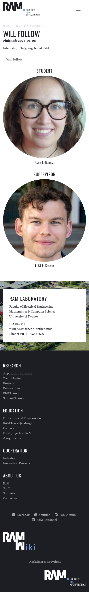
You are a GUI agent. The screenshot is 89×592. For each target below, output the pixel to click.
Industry (9, 458)
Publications (11, 388)
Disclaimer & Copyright (45, 561)
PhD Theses (11, 393)
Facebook (22, 514)
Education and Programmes (22, 418)
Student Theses (13, 397)
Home (6, 26)
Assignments (12, 437)
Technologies (12, 378)
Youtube (43, 514)
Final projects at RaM (17, 432)
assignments (37, 26)
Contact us (10, 498)
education (20, 26)
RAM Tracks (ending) (17, 422)
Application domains (17, 373)
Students (9, 493)
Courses (8, 427)
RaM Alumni (67, 514)
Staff (6, 488)
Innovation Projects (16, 463)
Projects (8, 383)
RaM (6, 483)
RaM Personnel (46, 519)
